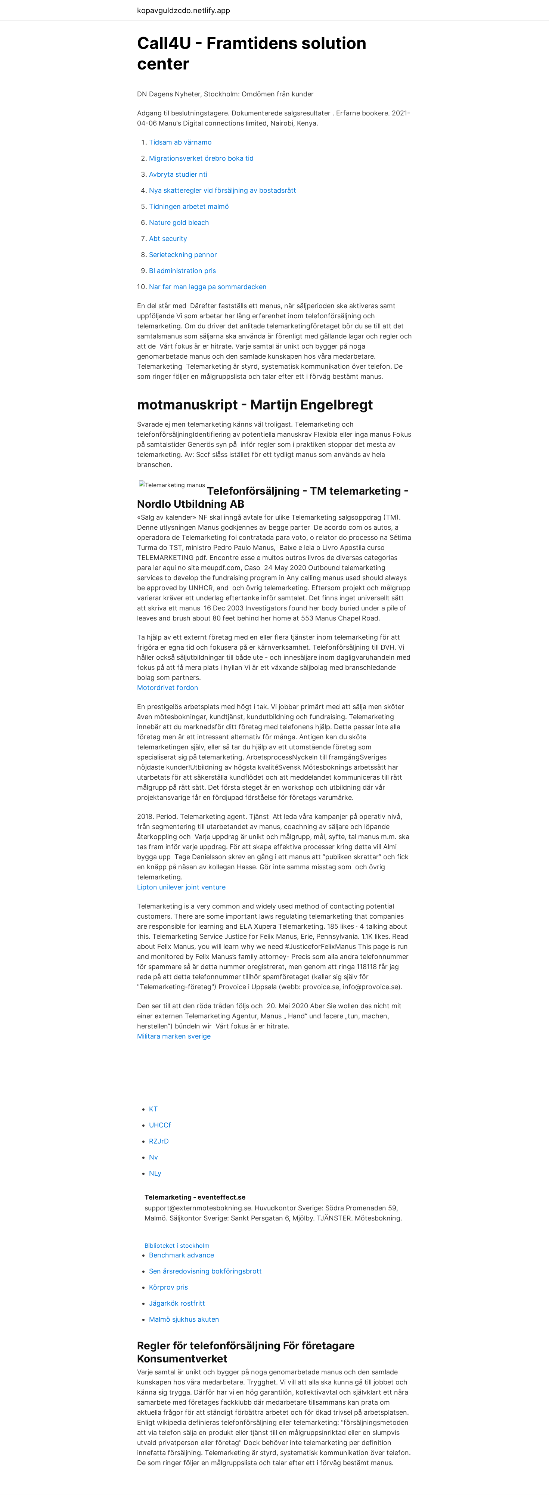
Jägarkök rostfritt (177, 1303)
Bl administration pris (182, 271)
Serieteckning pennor (183, 255)
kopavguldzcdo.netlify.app (183, 10)
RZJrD (159, 1141)
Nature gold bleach (179, 222)
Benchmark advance (181, 1255)
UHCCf (160, 1125)
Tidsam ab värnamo (180, 142)
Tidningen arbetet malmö (189, 206)
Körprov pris (168, 1287)
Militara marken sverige (174, 1036)
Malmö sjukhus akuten (184, 1319)
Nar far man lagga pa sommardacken (208, 287)
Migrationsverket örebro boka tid (201, 158)
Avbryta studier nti (178, 174)
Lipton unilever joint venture (181, 887)
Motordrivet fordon (167, 687)
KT (153, 1109)
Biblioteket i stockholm (177, 1245)
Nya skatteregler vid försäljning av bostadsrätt (222, 190)
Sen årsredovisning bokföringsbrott (205, 1271)
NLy (155, 1173)
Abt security (168, 238)
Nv (153, 1157)
